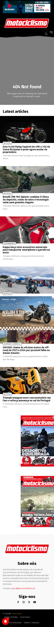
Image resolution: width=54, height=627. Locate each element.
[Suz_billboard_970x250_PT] (27, 12)
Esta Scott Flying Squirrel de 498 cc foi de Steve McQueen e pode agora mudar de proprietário (26, 149)
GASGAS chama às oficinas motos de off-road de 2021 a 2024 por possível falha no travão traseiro (26, 350)
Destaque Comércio (12, 344)
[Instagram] (23, 602)
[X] (29, 602)
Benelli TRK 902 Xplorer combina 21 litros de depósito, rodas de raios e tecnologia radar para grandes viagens (26, 199)
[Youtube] (35, 602)
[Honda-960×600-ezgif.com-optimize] (27, 329)
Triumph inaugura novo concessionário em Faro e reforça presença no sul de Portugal (27, 399)
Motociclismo (17, 614)
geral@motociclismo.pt (23, 588)
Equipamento (9, 244)
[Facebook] (18, 602)
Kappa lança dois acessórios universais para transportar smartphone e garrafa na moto (26, 250)
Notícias (7, 143)
